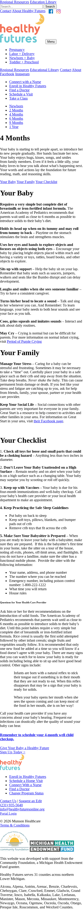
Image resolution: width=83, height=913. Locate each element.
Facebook (7, 74)
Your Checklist (46, 182)
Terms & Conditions (15, 825)
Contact (5, 11)
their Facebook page (48, 421)
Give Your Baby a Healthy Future (24, 750)
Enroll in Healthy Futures (27, 777)
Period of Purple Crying (24, 341)
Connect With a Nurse (25, 785)
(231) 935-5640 (11, 805)
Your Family (26, 182)
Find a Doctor (19, 789)
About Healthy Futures (28, 11)
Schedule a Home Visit (26, 781)
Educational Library (44, 70)
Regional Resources (14, 2)
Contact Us (8, 801)
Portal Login (8, 813)
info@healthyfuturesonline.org (22, 809)
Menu (51, 41)
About (76, 70)
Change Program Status (26, 793)
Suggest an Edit (30, 801)
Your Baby (8, 182)
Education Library (43, 2)
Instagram (22, 74)
